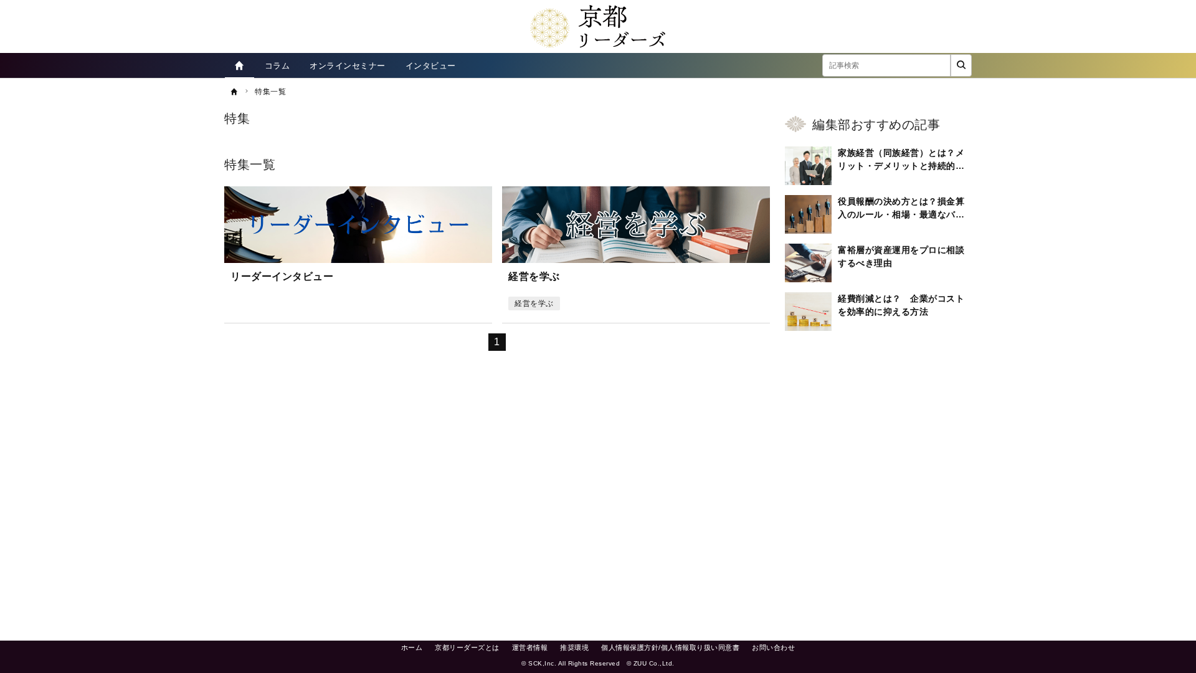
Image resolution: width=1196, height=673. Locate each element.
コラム (277, 65)
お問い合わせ (773, 647)
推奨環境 (574, 647)
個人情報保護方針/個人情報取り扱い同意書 (670, 647)
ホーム (412, 647)
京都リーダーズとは (467, 647)
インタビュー (431, 65)
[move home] (239, 65)
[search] (961, 65)
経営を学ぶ (534, 303)
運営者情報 (530, 647)
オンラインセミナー (348, 65)
